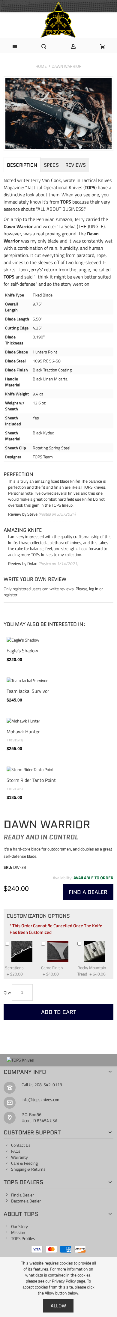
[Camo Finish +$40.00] (71, 943)
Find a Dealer (22, 1195)
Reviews (75, 165)
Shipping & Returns (28, 1169)
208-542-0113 (48, 1084)
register (10, 594)
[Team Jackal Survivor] (58, 681)
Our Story (19, 1226)
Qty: (7, 992)
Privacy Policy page (68, 1281)
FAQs (15, 1151)
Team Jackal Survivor (28, 691)
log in (93, 588)
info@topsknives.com (41, 1099)
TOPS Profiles (23, 1238)
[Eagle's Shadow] (58, 640)
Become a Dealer (26, 1201)
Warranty (19, 1157)
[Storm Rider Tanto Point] (58, 770)
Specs (51, 165)
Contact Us (21, 1145)
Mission (18, 1232)
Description (22, 165)
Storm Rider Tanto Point (31, 780)
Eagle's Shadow (22, 650)
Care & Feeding (24, 1163)
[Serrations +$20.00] (35, 943)
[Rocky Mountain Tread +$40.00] (107, 943)
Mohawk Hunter (23, 731)
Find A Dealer (88, 892)
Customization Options (38, 915)
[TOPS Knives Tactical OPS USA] (58, 20)
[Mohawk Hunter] (58, 721)
